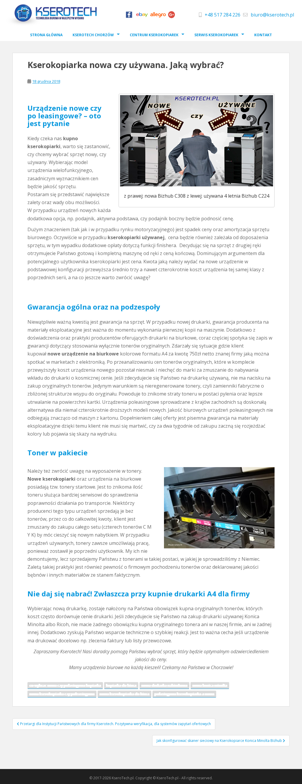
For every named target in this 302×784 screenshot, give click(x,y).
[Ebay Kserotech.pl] (141, 16)
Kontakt (263, 34)
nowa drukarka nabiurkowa (164, 685)
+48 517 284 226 (222, 14)
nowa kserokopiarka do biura (124, 694)
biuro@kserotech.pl (272, 14)
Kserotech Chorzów (93, 34)
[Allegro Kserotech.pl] (158, 16)
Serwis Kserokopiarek (216, 34)
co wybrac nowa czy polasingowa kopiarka (65, 685)
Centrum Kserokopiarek (154, 34)
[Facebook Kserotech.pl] (128, 16)
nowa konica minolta (210, 685)
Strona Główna (46, 34)
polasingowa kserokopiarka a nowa (184, 694)
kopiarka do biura (121, 685)
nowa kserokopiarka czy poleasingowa (61, 694)
